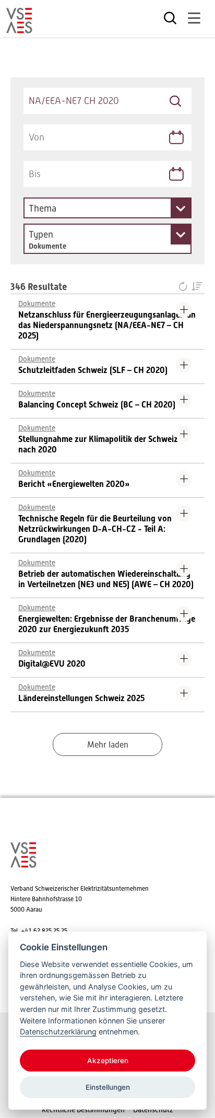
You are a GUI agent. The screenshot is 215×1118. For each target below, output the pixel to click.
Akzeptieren (107, 1060)
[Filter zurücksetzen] (185, 287)
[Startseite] (19, 28)
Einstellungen (108, 1087)
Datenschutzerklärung (58, 1031)
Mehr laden (107, 745)
